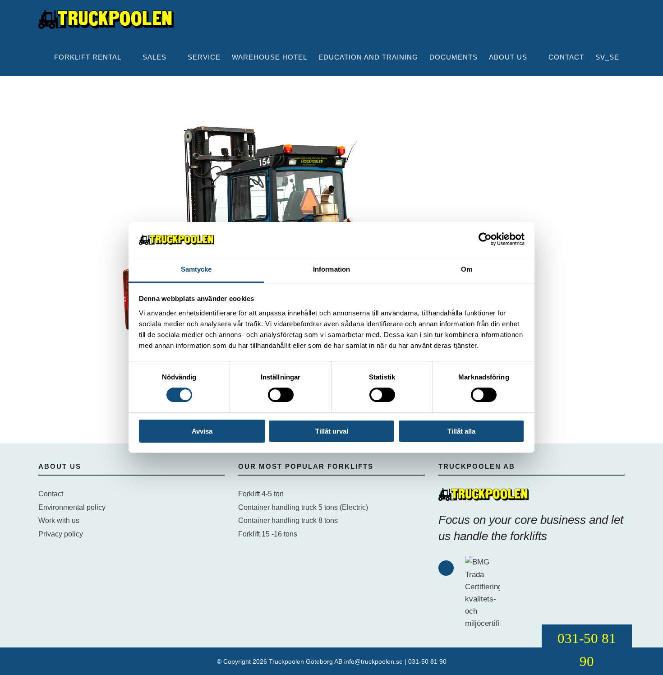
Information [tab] (331, 269)
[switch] (281, 395)
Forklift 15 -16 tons (267, 534)
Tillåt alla (461, 431)
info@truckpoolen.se (373, 661)
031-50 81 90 (427, 661)
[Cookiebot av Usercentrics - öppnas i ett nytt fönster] (485, 239)
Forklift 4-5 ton (261, 494)
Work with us (58, 520)
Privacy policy (60, 534)
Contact (50, 494)
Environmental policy (72, 507)
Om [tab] (466, 269)
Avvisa (202, 431)
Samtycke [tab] (196, 269)
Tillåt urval (331, 431)
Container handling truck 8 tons (288, 520)
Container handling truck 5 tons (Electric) (303, 507)
